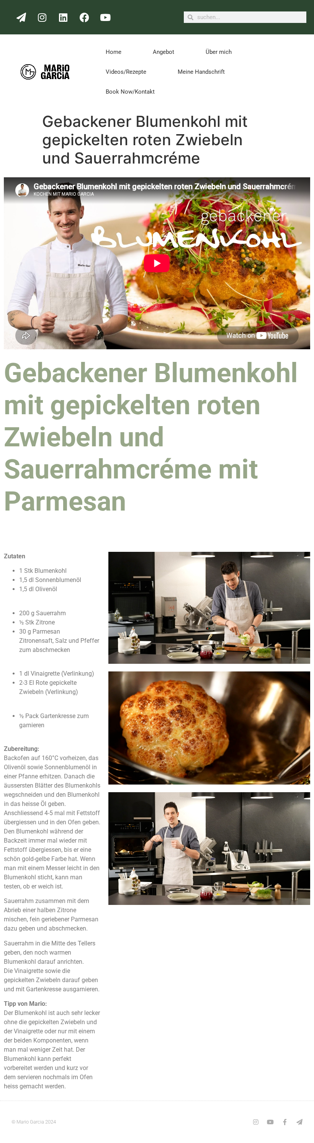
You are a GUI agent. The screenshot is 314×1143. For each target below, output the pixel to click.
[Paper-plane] (21, 17)
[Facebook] (84, 17)
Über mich (219, 52)
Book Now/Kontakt (130, 91)
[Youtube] (105, 17)
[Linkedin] (63, 17)
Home (113, 52)
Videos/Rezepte (126, 71)
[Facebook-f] (285, 1122)
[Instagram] (42, 17)
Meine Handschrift (201, 71)
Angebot (163, 52)
